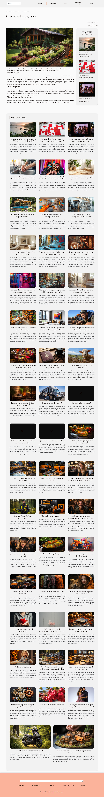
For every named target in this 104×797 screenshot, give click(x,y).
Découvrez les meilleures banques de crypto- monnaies (81, 668)
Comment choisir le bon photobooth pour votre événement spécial (23, 291)
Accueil (7, 12)
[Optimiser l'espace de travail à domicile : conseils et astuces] (23, 318)
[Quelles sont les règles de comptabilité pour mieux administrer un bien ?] (73, 737)
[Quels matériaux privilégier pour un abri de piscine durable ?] (23, 204)
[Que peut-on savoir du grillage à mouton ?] (81, 355)
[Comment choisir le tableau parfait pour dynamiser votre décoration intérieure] (52, 318)
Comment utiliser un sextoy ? (81, 403)
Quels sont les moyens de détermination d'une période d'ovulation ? (52, 631)
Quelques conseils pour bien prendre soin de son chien (81, 592)
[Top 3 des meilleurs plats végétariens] (52, 544)
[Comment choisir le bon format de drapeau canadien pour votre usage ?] (87, 67)
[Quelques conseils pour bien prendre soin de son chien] (81, 582)
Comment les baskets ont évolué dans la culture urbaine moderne (52, 253)
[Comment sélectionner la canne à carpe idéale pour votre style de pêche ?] (87, 44)
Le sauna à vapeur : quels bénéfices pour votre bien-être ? (22, 404)
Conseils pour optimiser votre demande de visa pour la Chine (52, 366)
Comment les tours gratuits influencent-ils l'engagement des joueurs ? (23, 366)
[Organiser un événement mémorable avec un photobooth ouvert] (87, 89)
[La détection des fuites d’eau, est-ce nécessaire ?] (23, 468)
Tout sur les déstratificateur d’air (52, 516)
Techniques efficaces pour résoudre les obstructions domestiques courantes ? (23, 178)
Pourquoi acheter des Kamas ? (52, 403)
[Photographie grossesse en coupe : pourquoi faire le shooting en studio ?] (81, 695)
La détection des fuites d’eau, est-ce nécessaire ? (23, 479)
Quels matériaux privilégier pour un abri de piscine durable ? (23, 215)
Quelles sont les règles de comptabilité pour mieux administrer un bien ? (74, 752)
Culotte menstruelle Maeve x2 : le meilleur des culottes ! (22, 442)
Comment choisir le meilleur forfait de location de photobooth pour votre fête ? (52, 179)
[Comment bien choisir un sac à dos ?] (52, 582)
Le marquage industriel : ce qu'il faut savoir (52, 479)
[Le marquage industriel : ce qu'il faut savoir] (52, 468)
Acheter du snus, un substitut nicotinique (22, 592)
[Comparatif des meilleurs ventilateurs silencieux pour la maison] (81, 280)
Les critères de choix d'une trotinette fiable (30, 751)
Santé (65, 3)
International (53, 3)
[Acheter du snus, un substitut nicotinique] (23, 582)
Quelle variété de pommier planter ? (52, 705)
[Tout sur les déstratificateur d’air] (52, 506)
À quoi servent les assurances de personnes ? (22, 630)
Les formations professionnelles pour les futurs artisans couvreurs (81, 328)
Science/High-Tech (78, 3)
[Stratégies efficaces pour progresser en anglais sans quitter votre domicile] (52, 280)
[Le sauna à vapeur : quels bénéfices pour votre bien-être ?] (23, 393)
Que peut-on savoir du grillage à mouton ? (81, 366)
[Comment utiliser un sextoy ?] (81, 393)
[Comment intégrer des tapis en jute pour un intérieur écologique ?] (81, 167)
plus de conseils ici (57, 76)
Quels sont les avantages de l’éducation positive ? (23, 555)
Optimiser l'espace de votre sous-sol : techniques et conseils (52, 215)
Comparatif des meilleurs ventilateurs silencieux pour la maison (81, 291)
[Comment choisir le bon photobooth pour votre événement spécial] (23, 280)
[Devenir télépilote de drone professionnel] (23, 506)
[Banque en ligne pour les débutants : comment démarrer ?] (81, 619)
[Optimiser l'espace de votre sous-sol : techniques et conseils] (52, 204)
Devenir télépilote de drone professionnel (23, 517)
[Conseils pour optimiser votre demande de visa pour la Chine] (52, 355)
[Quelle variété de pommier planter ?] (52, 695)
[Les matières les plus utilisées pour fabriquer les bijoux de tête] (23, 695)
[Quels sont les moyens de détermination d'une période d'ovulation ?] (52, 619)
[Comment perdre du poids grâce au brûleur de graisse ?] (81, 431)
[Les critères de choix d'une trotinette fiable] (30, 737)
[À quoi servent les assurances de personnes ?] (23, 619)
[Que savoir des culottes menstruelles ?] (52, 431)
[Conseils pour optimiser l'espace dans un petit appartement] (23, 242)
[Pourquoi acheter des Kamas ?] (52, 393)
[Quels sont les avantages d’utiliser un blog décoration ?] (81, 544)
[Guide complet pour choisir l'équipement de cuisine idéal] (81, 204)
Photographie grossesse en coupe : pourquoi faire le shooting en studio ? (81, 706)
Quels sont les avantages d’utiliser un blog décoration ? (81, 555)
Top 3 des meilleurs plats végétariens (52, 554)
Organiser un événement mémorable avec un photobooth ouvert (85, 99)
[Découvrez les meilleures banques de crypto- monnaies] (81, 657)
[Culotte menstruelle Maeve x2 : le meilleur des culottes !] (23, 431)
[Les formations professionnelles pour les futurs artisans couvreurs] (81, 318)
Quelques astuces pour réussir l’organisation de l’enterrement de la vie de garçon (81, 518)
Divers (91, 3)
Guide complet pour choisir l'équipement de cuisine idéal (81, 215)
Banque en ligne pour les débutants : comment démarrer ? (81, 630)
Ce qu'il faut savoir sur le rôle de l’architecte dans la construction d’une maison (52, 669)
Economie (40, 3)
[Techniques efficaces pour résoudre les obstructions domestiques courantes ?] (23, 167)
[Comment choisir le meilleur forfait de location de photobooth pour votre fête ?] (52, 167)
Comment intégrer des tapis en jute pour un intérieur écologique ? (81, 178)
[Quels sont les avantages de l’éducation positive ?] (23, 544)
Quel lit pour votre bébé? (23, 667)
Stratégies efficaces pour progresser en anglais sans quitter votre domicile (52, 291)
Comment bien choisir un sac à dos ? (52, 591)
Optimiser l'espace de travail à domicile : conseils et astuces (23, 328)
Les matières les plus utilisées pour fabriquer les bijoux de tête (22, 706)
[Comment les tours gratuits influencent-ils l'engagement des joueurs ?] (23, 355)
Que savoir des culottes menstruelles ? (52, 441)
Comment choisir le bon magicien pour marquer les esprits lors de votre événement (81, 254)
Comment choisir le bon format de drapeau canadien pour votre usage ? (86, 77)
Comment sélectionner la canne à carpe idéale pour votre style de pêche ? (85, 54)
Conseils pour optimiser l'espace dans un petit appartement (22, 253)
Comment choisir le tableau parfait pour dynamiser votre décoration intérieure (52, 328)
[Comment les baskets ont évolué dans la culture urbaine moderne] (52, 242)
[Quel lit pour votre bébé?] (23, 657)
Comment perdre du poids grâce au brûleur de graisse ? (81, 442)
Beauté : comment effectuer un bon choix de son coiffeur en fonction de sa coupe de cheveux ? (81, 480)
